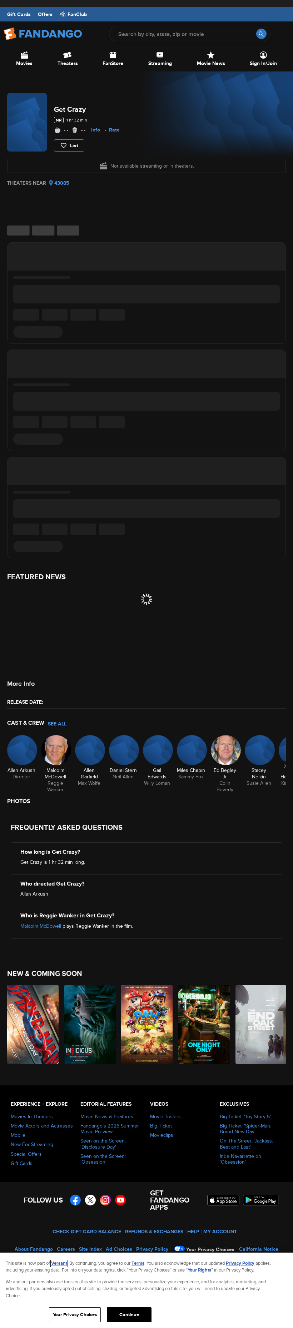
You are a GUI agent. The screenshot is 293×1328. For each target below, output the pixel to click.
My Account (220, 1231)
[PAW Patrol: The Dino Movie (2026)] (145, 1024)
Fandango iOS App (223, 1200)
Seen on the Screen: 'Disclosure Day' (103, 1143)
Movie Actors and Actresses (42, 1125)
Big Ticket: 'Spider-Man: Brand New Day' (245, 1128)
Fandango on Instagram (105, 1200)
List (74, 145)
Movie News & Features (106, 1116)
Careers (66, 1249)
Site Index (90, 1249)
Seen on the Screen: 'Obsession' (103, 1159)
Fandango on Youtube (120, 1200)
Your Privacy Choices (210, 1249)
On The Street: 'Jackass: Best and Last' (246, 1143)
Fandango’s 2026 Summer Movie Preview (109, 1128)
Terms (137, 1263)
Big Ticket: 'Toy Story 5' (245, 1116)
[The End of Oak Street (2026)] (259, 1024)
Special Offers (26, 1154)
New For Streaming (32, 1144)
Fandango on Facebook (75, 1200)
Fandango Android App (261, 1200)
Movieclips (161, 1135)
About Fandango (34, 1249)
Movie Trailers (165, 1116)
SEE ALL (57, 724)
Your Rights (199, 1270)
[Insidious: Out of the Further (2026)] (88, 1024)
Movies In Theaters (32, 1116)
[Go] (261, 34)
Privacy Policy (152, 1249)
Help (193, 1231)
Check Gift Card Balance (87, 1231)
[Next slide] (285, 766)
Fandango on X (90, 1200)
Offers (45, 14)
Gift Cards (19, 14)
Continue (129, 1314)
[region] (146, 1290)
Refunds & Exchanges (154, 1231)
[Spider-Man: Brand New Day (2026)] (31, 1024)
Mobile (18, 1135)
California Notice (258, 1249)
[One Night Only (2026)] (202, 1024)
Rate (114, 130)
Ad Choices (119, 1249)
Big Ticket (161, 1125)
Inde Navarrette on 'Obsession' (240, 1159)
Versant (59, 1263)
